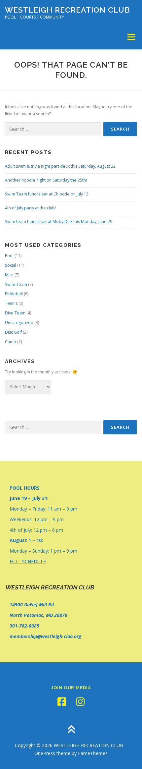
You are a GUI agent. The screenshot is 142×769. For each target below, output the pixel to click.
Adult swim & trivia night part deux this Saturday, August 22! (61, 166)
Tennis (11, 303)
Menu (130, 37)
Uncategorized (19, 322)
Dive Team (15, 313)
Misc (9, 275)
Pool (9, 255)
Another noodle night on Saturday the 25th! (46, 180)
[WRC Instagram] (80, 702)
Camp (10, 342)
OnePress (44, 753)
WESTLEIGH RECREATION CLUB (67, 9)
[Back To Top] (71, 730)
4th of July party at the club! (30, 208)
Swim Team (16, 284)
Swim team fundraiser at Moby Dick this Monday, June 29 (58, 221)
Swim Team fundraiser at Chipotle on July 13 (47, 194)
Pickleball (14, 294)
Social (10, 265)
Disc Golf (13, 332)
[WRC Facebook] (62, 702)
